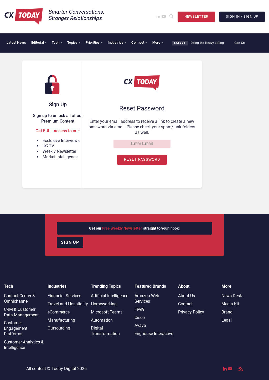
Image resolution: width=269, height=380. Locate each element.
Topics (73, 42)
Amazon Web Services (146, 298)
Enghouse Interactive (153, 333)
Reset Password (142, 159)
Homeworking (104, 303)
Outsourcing (59, 328)
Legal (226, 320)
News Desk (231, 295)
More (157, 42)
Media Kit (230, 303)
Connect (139, 42)
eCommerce (59, 312)
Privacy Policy (191, 312)
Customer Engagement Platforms (15, 328)
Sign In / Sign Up (242, 16)
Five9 (139, 309)
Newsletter (196, 16)
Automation (102, 320)
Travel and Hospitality (68, 303)
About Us (186, 295)
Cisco (139, 317)
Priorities (94, 42)
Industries (117, 42)
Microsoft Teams (106, 312)
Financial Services (64, 295)
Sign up (70, 242)
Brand (226, 312)
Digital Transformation (105, 331)
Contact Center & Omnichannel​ (19, 298)
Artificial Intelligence (109, 295)
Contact (185, 303)
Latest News (16, 42)
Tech (57, 42)
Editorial (38, 42)
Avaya (140, 325)
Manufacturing (61, 320)
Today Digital (63, 368)
